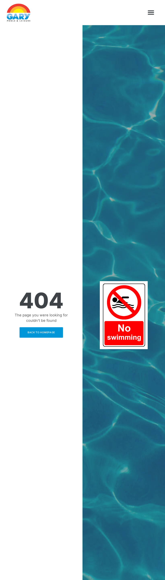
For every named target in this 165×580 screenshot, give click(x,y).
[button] (151, 12)
